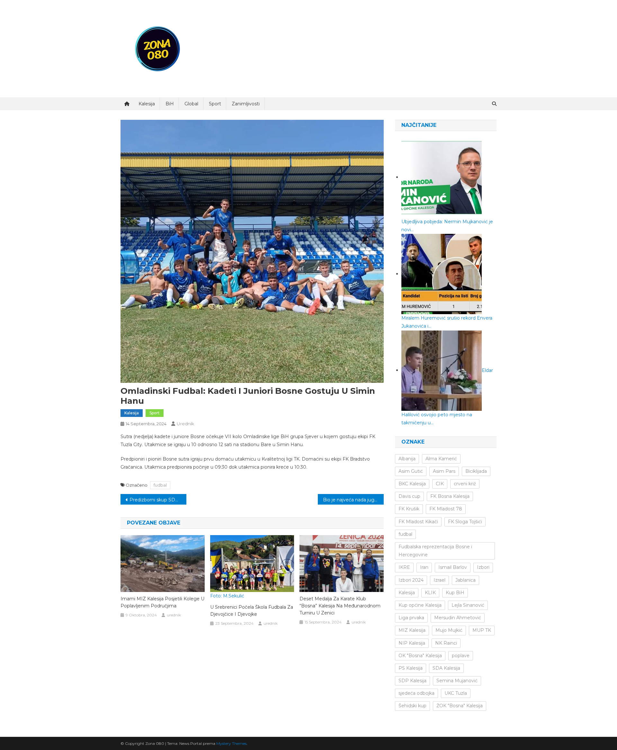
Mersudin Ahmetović (457, 618)
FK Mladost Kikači (418, 522)
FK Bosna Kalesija (449, 496)
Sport (215, 104)
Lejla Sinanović (468, 605)
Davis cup (409, 496)
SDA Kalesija (446, 668)
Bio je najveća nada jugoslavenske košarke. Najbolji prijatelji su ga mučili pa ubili (353, 500)
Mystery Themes (231, 743)
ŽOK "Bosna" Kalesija (459, 706)
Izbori (483, 567)
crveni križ (465, 484)
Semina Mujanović (457, 681)
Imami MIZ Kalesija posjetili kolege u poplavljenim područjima (162, 602)
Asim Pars (444, 471)
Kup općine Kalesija (420, 605)
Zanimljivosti (246, 104)
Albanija (407, 459)
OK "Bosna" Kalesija (420, 655)
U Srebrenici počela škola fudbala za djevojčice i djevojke (251, 610)
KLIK (430, 593)
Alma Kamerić (441, 459)
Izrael (439, 580)
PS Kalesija (410, 668)
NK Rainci (446, 643)
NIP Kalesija (411, 643)
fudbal (160, 485)
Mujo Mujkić (448, 630)
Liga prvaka (411, 618)
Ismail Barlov (452, 567)
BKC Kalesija (412, 484)
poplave (460, 655)
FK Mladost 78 (445, 509)
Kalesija (147, 104)
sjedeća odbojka (416, 693)
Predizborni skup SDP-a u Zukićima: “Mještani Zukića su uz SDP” (158, 500)
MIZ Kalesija (411, 630)
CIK (440, 484)
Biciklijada (476, 471)
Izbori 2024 (411, 580)
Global (191, 104)
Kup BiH (455, 593)
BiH (169, 104)
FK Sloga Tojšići (465, 522)
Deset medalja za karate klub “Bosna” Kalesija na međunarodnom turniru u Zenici (340, 606)
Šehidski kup (412, 706)
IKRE (404, 567)
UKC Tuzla (455, 693)
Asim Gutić (410, 471)
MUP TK (481, 630)
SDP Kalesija (412, 681)
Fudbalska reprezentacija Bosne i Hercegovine (435, 551)
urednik (185, 424)
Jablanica (465, 580)
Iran (424, 567)
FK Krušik (408, 509)
